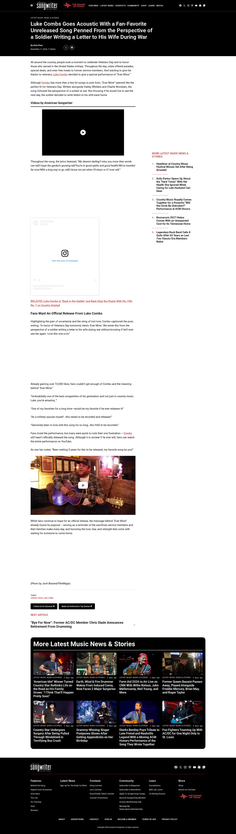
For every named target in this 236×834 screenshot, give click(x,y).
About (61, 819)
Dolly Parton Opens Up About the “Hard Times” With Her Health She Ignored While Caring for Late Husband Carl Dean (173, 185)
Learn (151, 6)
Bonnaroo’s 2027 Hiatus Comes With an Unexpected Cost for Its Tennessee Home (173, 220)
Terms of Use (149, 819)
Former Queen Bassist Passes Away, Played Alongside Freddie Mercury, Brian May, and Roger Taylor (182, 687)
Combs (46, 82)
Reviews (34, 810)
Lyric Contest (95, 790)
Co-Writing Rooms (157, 794)
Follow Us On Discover (43, 606)
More (182, 780)
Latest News (106, 6)
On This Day (36, 802)
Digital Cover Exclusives (41, 790)
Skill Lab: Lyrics (156, 790)
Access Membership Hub (130, 802)
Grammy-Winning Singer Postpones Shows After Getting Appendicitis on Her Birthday (94, 735)
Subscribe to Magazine (129, 785)
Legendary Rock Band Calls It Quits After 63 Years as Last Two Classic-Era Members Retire (173, 237)
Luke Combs (60, 74)
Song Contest (96, 785)
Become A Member (127, 819)
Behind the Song (38, 785)
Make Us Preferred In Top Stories (76, 606)
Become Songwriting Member (132, 798)
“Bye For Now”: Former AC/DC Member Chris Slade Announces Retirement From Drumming (77, 624)
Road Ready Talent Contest (102, 794)
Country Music (37, 598)
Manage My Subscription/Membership (131, 807)
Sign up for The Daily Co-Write (73, 785)
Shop (144, 6)
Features (93, 6)
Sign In (108, 819)
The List (34, 798)
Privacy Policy (170, 819)
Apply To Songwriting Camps (132, 794)
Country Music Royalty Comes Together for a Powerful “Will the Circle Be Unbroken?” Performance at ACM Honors (173, 204)
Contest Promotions (99, 798)
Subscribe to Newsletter (130, 790)
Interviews (35, 794)
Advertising (77, 819)
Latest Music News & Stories (45, 18)
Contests (120, 6)
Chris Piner (38, 45)
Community (133, 6)
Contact (94, 819)
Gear (33, 806)
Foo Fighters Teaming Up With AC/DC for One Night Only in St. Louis (182, 733)
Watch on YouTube (187, 790)
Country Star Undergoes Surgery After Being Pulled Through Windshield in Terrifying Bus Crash (51, 735)
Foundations (154, 785)
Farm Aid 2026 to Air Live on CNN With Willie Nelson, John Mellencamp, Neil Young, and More (139, 687)
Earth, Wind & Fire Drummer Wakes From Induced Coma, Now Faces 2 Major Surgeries (96, 685)
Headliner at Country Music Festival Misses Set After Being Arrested (174, 167)
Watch (159, 6)
